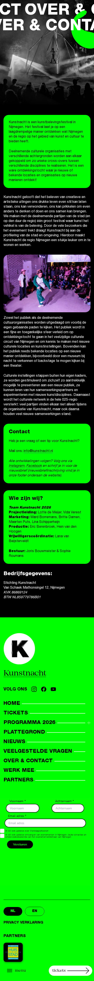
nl (12, 911)
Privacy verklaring (23, 923)
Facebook (34, 466)
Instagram (16, 466)
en (34, 911)
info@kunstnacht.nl (38, 451)
